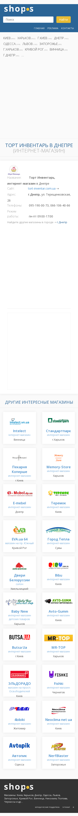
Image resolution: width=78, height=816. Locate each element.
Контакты (67, 28)
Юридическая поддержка (47, 807)
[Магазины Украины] (18, 9)
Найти (63, 19)
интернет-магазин (58, 433)
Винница (57, 49)
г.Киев (42, 38)
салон (19, 580)
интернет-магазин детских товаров (19, 615)
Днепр (59, 38)
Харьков (24, 38)
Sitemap (66, 807)
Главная (39, 28)
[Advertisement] (39, 99)
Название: (14, 177)
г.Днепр (9, 55)
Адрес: (11, 194)
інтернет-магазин (19, 433)
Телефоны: (14, 205)
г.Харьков (11, 49)
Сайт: (11, 188)
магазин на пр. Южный (19, 541)
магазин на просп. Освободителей (19, 687)
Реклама (52, 28)
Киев (7, 38)
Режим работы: (13, 213)
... (22, 55)
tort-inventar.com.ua (42, 188)
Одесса (9, 44)
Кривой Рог (34, 49)
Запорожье (49, 44)
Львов (27, 44)
